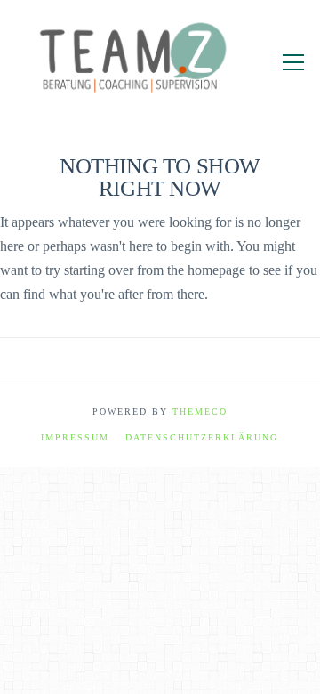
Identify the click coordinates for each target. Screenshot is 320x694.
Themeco (200, 411)
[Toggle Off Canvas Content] (293, 63)
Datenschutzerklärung (201, 437)
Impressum (75, 437)
